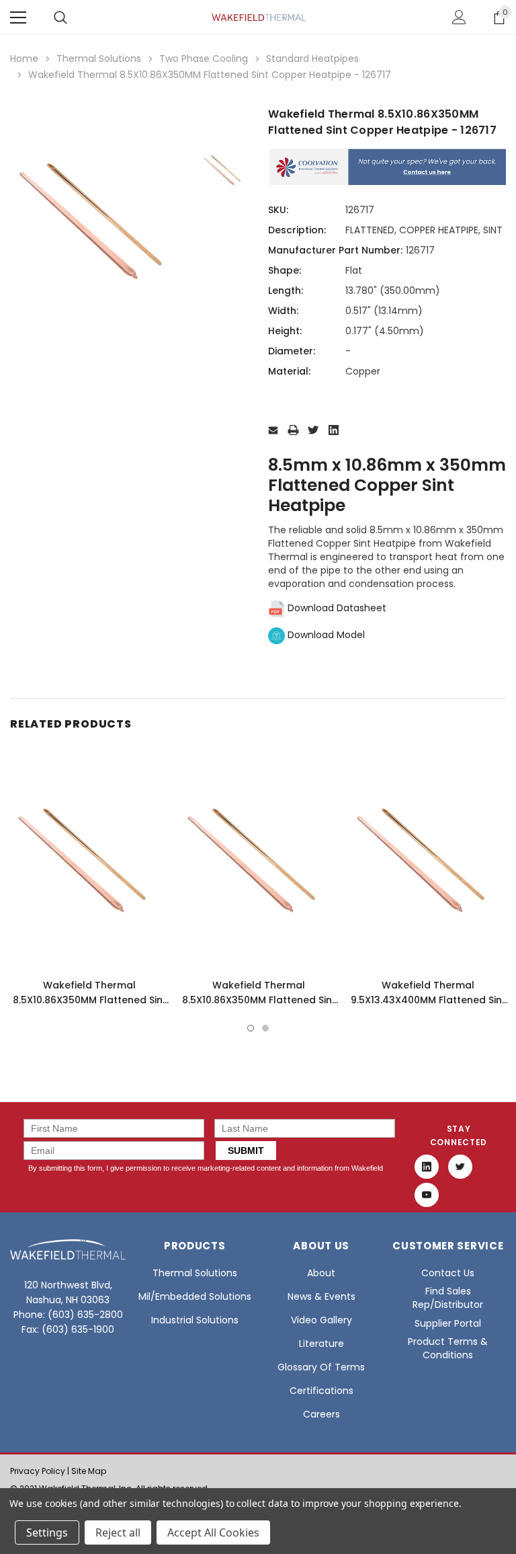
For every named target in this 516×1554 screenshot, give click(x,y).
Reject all (117, 1532)
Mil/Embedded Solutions (194, 1296)
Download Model (325, 635)
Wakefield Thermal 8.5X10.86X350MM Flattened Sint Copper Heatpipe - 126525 (259, 999)
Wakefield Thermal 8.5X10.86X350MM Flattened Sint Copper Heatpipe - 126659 (90, 999)
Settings (47, 1532)
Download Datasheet (335, 608)
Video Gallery (321, 1320)
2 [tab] (265, 1028)
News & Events (321, 1296)
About (321, 1273)
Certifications (321, 1390)
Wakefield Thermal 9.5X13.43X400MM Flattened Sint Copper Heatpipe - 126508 (428, 999)
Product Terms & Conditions (448, 1348)
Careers (321, 1414)
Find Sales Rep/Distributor (448, 1297)
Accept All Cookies (213, 1532)
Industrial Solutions (195, 1320)
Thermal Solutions (195, 1273)
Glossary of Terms (321, 1367)
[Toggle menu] (18, 17)
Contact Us (447, 1273)
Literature (321, 1343)
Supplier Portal (448, 1323)
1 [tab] (250, 1028)
